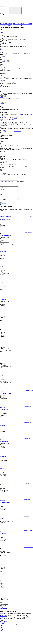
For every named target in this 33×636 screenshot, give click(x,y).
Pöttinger (7, 25)
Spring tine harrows (18, 24)
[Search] (15, 10)
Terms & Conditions (3, 624)
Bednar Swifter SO (2, 613)
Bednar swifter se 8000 (4, 425)
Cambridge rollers (26, 24)
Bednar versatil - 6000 (4, 581)
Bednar (1, 518)
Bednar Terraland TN (3, 617)
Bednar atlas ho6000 (4, 441)
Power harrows (7, 24)
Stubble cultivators (29, 23)
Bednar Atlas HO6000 (4, 486)
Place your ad (2, 606)
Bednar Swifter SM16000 (4, 470)
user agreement (17, 244)
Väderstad (9, 25)
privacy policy (11, 244)
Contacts (5, 621)
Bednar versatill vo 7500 (4, 315)
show (1, 202)
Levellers (30, 24)
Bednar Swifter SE (2, 614)
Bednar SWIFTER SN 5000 (5, 219)
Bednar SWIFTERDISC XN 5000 (6, 235)
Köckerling (1, 25)
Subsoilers (10, 24)
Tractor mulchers (2, 24)
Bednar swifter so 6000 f (4, 409)
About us (1, 621)
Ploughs (14, 24)
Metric (3, 623)
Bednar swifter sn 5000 (4, 597)
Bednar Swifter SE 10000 (3, 616)
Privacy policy (8, 624)
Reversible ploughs (18, 23)
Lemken (4, 25)
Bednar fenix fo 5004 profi (4, 284)
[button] (16, 18)
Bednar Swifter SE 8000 (3, 615)
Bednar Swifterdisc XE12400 (5, 502)
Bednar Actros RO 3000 (3, 618)
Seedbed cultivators (24, 23)
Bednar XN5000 (3, 299)
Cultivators (13, 23)
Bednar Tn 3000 (3, 456)
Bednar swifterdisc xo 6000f (5, 346)
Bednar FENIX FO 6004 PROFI (5, 393)
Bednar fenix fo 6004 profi (4, 377)
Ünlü (12, 25)
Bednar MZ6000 (3, 533)
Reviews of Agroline (16, 624)
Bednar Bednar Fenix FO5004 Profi (6, 550)
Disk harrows (10, 23)
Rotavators (22, 24)
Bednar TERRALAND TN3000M (5, 253)
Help (3, 621)
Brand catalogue (21, 624)
